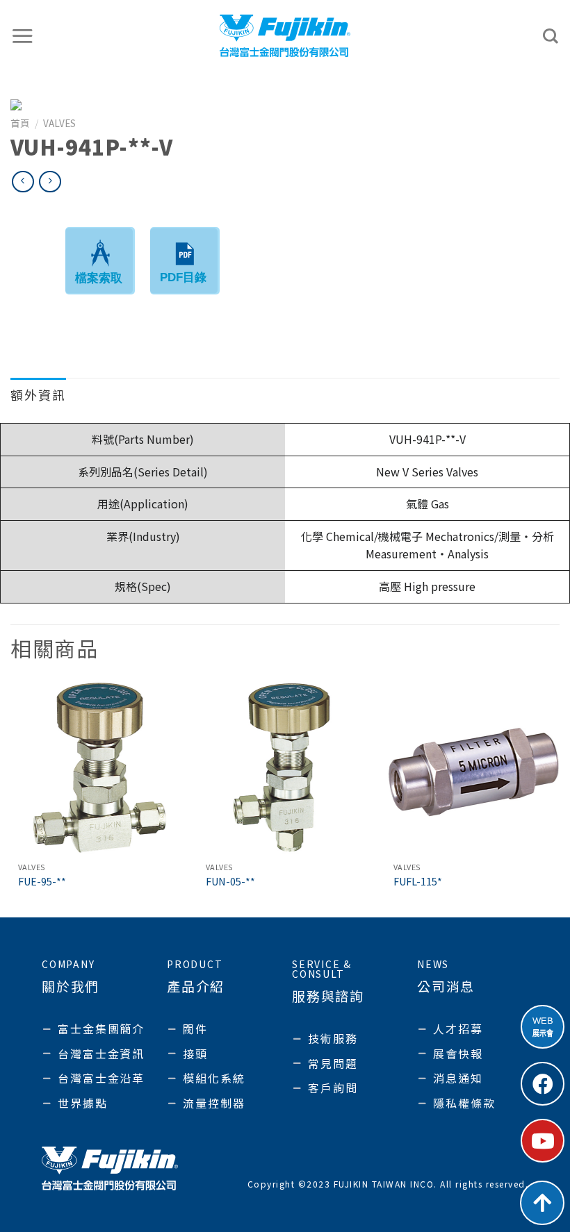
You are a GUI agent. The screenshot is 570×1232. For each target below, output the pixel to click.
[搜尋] (551, 36)
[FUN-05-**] (285, 768)
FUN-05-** (230, 881)
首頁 (20, 123)
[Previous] (11, 798)
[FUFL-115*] (473, 768)
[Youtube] (542, 1141)
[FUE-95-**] (97, 768)
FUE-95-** (42, 881)
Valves (59, 123)
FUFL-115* (417, 881)
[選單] (22, 36)
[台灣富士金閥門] (285, 35)
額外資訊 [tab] (38, 394)
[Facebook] (542, 1084)
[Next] (558, 798)
